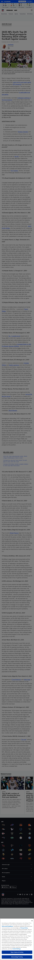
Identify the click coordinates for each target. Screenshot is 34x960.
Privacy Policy (24, 928)
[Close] (32, 921)
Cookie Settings (17, 948)
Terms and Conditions (7, 926)
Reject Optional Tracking (17, 952)
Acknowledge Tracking (17, 957)
